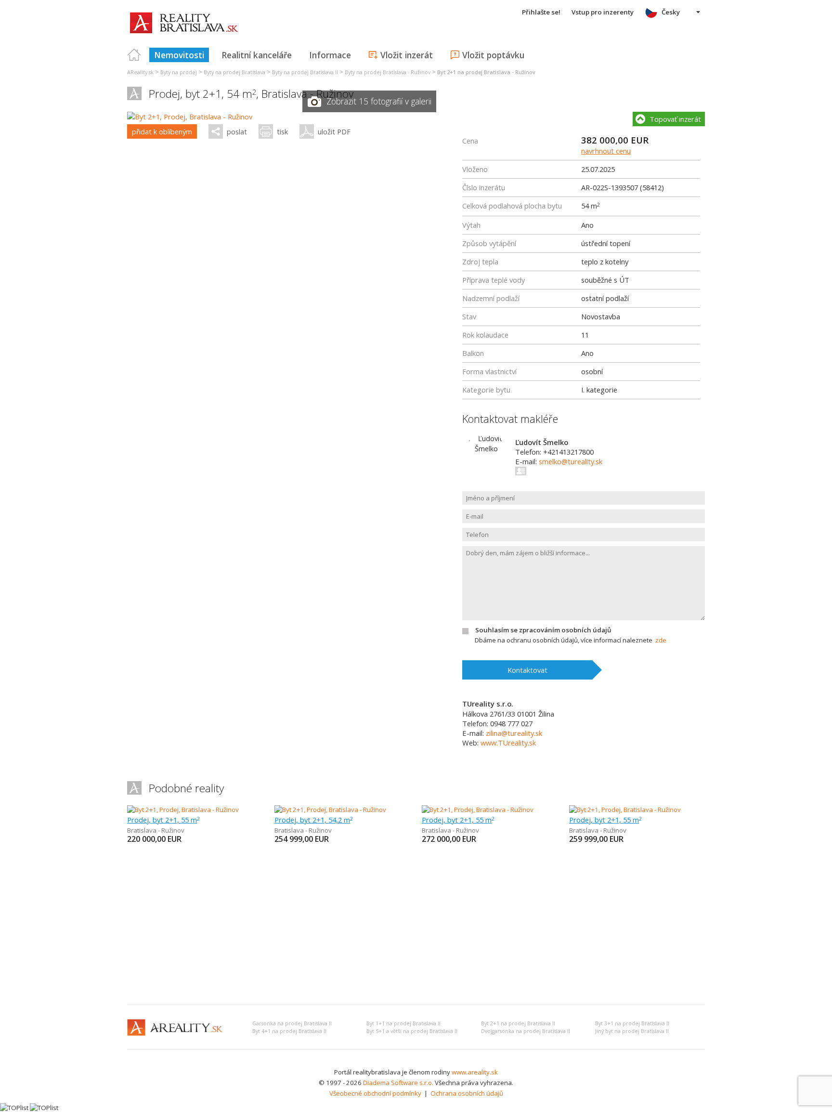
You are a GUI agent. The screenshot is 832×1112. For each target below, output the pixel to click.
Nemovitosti (179, 55)
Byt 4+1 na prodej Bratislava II (289, 1031)
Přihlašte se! (541, 12)
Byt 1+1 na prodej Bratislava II (403, 1023)
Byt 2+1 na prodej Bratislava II (518, 1023)
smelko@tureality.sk (570, 461)
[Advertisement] (416, 925)
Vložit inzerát (406, 55)
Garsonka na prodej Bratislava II (292, 1023)
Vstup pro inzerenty (603, 12)
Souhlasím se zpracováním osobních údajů (543, 630)
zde (660, 640)
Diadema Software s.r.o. (398, 1082)
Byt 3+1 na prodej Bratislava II (632, 1023)
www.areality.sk (475, 1072)
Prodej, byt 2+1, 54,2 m (313, 819)
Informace (330, 55)
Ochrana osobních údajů (466, 1093)
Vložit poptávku (493, 55)
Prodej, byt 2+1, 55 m (163, 819)
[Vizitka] (521, 471)
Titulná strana (134, 55)
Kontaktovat (527, 670)
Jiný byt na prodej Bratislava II (632, 1031)
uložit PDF (334, 131)
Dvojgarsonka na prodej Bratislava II (525, 1031)
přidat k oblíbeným (162, 131)
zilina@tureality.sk (514, 733)
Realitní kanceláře (256, 55)
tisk (282, 131)
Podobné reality (186, 788)
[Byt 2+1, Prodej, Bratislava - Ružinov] (189, 116)
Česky (671, 12)
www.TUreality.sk (508, 742)
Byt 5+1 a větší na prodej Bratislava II (411, 1031)
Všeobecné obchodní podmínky (375, 1093)
